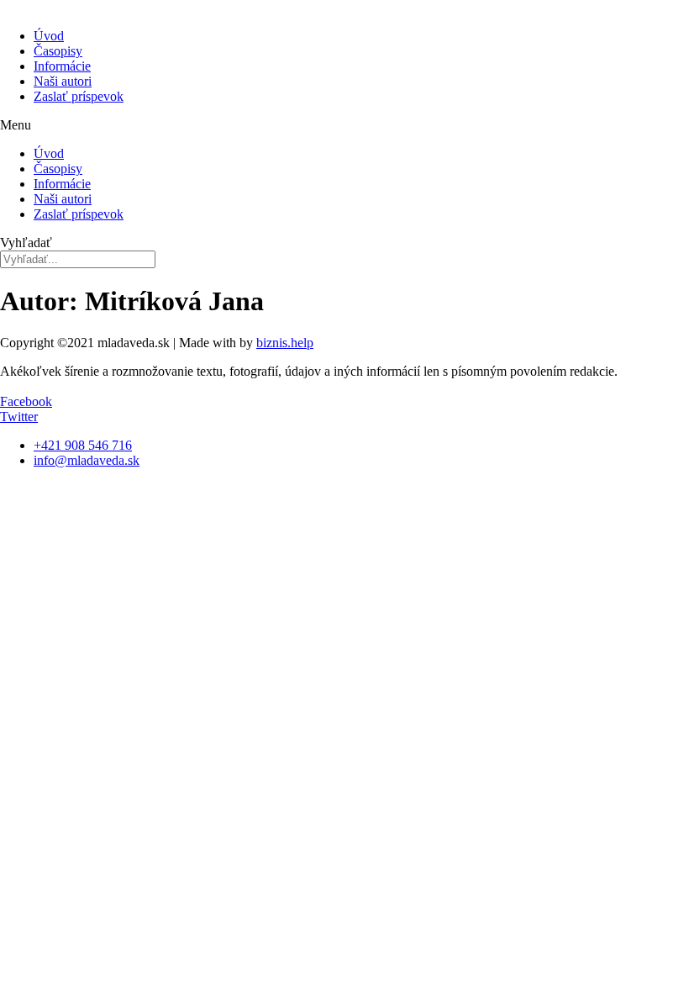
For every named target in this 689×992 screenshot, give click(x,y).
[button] (344, 125)
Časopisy (58, 51)
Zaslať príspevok (79, 96)
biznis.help (284, 342)
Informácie (62, 66)
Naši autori (63, 81)
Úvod (49, 36)
